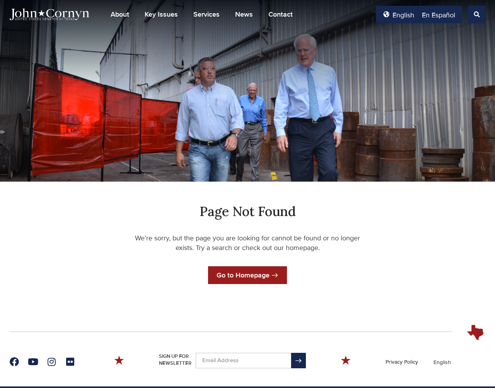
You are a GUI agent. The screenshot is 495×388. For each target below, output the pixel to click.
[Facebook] (14, 361)
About (120, 14)
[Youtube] (33, 361)
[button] (120, 14)
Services (206, 14)
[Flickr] (70, 361)
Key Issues (161, 14)
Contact (280, 14)
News (244, 14)
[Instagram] (51, 361)
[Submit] (298, 360)
